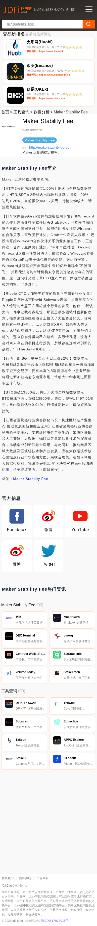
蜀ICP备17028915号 (55, 921)
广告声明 (42, 878)
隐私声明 (25, 878)
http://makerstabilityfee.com (50, 147)
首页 (5, 112)
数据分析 (41, 112)
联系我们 (8, 878)
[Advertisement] (48, 820)
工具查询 (21, 112)
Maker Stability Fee (30, 479)
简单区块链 (32, 921)
